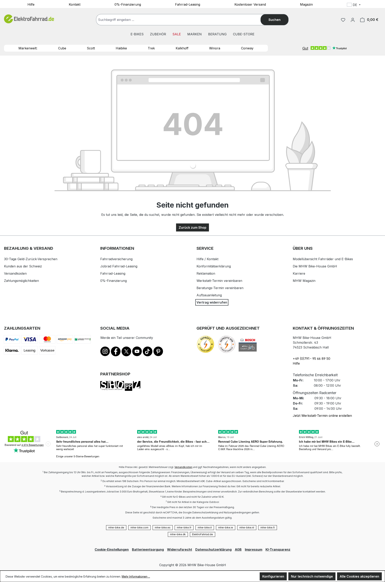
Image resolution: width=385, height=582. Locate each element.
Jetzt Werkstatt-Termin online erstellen (322, 416)
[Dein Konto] (353, 20)
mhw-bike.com (139, 527)
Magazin (306, 4)
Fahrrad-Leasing (187, 4)
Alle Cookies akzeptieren (359, 576)
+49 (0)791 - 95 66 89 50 (311, 359)
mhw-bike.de (116, 527)
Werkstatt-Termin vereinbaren (219, 281)
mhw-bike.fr (184, 527)
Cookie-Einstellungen (112, 549)
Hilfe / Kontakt (207, 259)
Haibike (121, 48)
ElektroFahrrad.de (202, 534)
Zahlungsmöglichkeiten (21, 281)
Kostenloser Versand (250, 4)
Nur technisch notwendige (312, 576)
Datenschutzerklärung (213, 549)
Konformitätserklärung (214, 266)
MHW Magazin (304, 281)
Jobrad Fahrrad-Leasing (118, 266)
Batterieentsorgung (148, 549)
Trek (151, 48)
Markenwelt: (27, 48)
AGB (238, 549)
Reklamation (206, 273)
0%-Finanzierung (127, 4)
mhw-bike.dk (178, 534)
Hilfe (30, 4)
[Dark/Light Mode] (380, 5)
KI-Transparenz (277, 549)
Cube (62, 48)
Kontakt (74, 4)
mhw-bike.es (162, 527)
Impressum (253, 549)
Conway (247, 48)
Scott (91, 48)
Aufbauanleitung (209, 295)
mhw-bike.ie (225, 527)
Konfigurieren (273, 576)
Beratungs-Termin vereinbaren (220, 288)
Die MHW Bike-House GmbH (315, 266)
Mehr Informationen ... (136, 576)
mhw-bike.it (205, 527)
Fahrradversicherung (116, 259)
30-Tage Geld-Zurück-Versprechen (30, 259)
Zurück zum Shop (192, 227)
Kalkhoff (182, 48)
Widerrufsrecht (179, 549)
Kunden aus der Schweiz (23, 266)
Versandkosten (15, 273)
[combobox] (182, 19)
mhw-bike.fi (267, 527)
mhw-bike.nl (246, 527)
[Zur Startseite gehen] (29, 18)
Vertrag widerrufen (212, 302)
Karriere (299, 273)
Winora (214, 48)
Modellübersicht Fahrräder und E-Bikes (323, 259)
